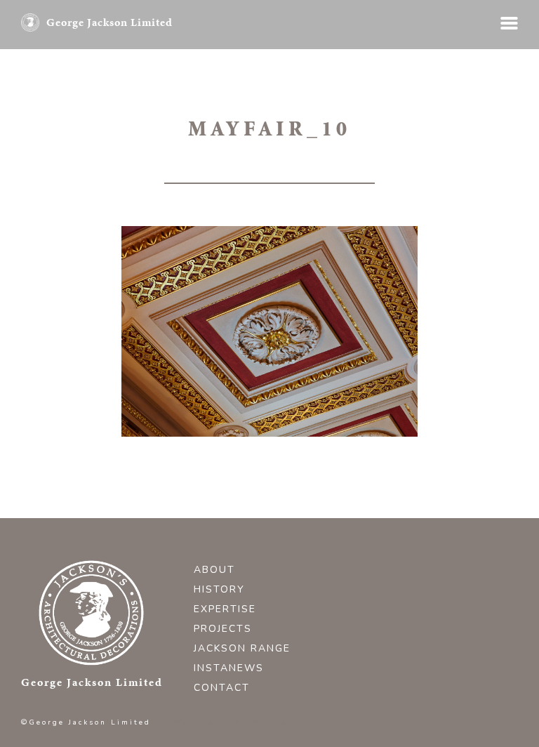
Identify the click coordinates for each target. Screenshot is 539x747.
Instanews (229, 668)
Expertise (225, 609)
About (214, 569)
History (219, 589)
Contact (222, 687)
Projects (223, 628)
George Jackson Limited (109, 22)
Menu (509, 23)
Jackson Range (242, 648)
